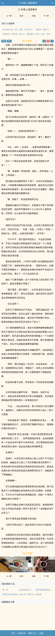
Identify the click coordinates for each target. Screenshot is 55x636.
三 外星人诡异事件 (27, 2)
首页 (13, 633)
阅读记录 (21, 633)
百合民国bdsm (25, 590)
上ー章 (9, 576)
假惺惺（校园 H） (43, 29)
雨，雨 (5, 590)
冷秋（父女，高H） (43, 34)
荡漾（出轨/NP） (26, 29)
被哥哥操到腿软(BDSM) (45, 590)
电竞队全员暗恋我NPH (12, 594)
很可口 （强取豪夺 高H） (29, 34)
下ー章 (46, 576)
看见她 (38, 594)
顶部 (41, 633)
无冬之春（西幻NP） (27, 594)
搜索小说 (32, 633)
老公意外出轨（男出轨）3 (13, 29)
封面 (33, 576)
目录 (21, 576)
